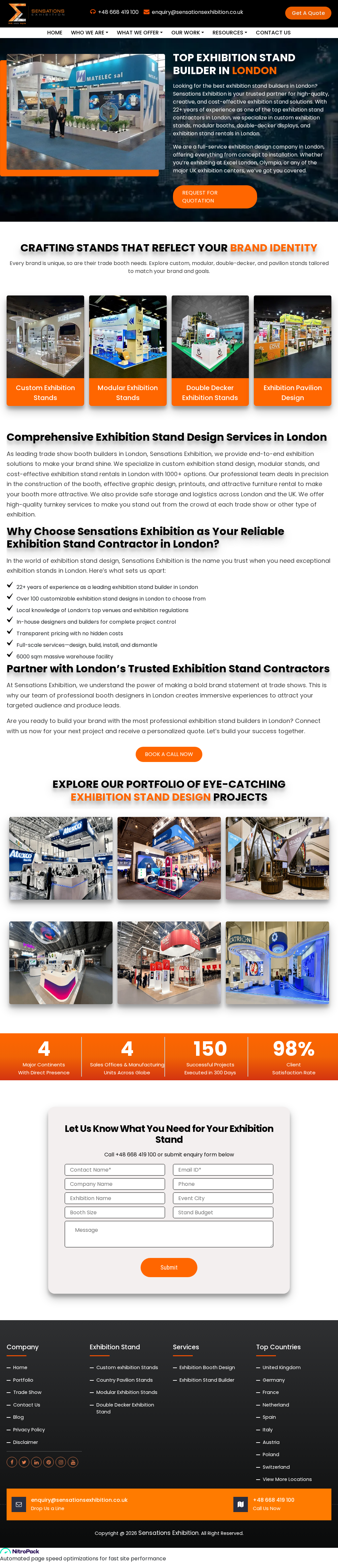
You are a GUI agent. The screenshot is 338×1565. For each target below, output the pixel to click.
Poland (271, 1454)
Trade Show (27, 1392)
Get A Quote (308, 13)
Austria (271, 1442)
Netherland (276, 1405)
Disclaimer (25, 1442)
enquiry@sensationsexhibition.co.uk (197, 12)
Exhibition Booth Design (207, 1367)
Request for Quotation (200, 196)
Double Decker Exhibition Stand (125, 1408)
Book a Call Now (169, 754)
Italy (268, 1429)
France (271, 1392)
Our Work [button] (185, 32)
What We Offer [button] (138, 32)
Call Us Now (267, 1508)
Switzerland (276, 1467)
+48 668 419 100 (118, 12)
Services (186, 1347)
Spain (269, 1417)
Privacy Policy (29, 1429)
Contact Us (273, 32)
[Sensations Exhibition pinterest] (48, 1462)
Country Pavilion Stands (124, 1380)
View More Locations (287, 1479)
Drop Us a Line (47, 1508)
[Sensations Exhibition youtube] (73, 1462)
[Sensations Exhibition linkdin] (36, 1462)
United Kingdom (282, 1367)
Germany (274, 1380)
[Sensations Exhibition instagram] (60, 1462)
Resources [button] (228, 32)
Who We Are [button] (87, 32)
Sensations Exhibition (168, 1533)
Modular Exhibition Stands (126, 1392)
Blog (18, 1417)
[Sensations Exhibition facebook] (12, 1462)
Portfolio (23, 1380)
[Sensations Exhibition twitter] (24, 1462)
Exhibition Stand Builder (207, 1380)
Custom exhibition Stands (127, 1367)
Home (54, 32)
